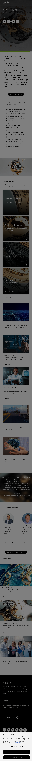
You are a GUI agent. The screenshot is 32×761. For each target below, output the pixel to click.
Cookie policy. (18, 742)
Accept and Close (16, 757)
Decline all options (16, 752)
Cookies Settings (16, 747)
